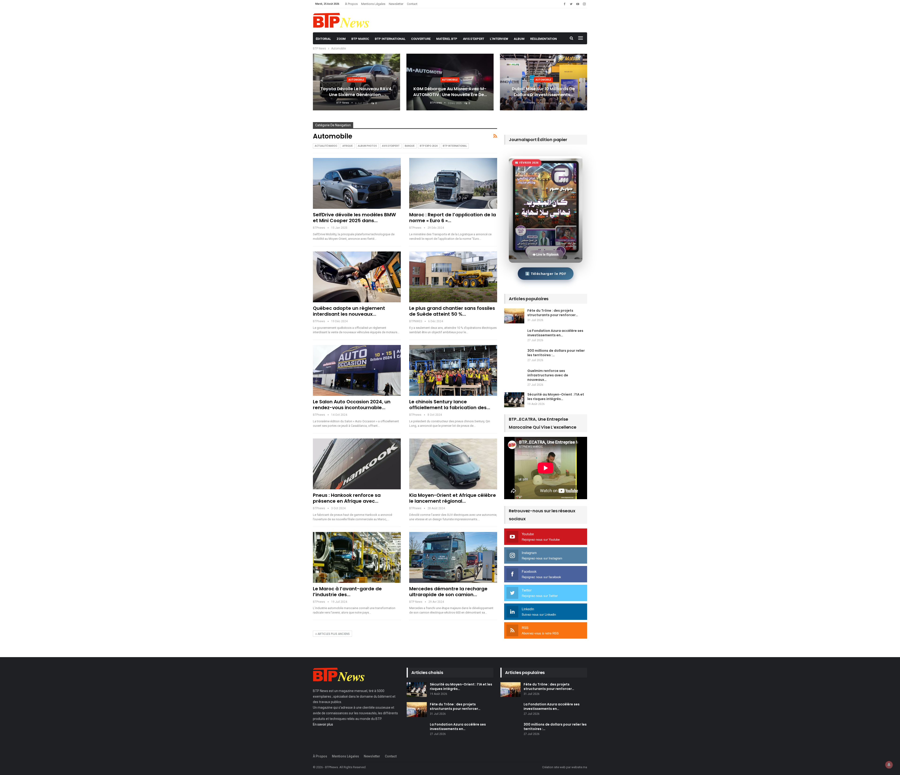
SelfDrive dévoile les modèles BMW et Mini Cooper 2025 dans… (354, 217)
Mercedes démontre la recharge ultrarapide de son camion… (448, 591)
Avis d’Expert (473, 39)
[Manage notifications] (889, 764)
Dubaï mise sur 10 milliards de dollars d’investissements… (543, 91)
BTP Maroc (360, 39)
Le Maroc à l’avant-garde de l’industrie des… (347, 591)
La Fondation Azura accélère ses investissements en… (555, 332)
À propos (351, 4)
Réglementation (543, 39)
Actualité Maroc (326, 146)
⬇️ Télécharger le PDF (545, 273)
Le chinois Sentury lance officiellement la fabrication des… (449, 404)
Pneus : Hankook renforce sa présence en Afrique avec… (347, 498)
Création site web (554, 767)
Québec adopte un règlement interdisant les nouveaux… (349, 311)
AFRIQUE (347, 146)
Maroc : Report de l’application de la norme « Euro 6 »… (452, 217)
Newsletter (396, 4)
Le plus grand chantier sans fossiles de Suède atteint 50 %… (452, 311)
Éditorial (323, 39)
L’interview (499, 39)
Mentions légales (373, 4)
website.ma (579, 767)
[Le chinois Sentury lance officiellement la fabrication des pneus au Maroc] (453, 370)
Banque (410, 146)
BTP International (390, 39)
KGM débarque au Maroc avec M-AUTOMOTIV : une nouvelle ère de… (450, 91)
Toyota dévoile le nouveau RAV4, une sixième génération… (356, 91)
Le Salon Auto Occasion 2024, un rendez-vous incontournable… (351, 404)
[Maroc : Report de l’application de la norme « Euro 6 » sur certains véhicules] (453, 183)
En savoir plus (323, 724)
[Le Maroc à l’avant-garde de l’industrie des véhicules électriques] (357, 557)
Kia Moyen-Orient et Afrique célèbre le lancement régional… (452, 498)
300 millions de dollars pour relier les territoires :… (556, 352)
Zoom (341, 39)
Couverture (421, 39)
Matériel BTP (446, 39)
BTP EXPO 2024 (429, 146)
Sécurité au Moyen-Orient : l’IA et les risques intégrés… (555, 396)
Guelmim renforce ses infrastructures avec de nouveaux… (547, 375)
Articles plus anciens (333, 634)
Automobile (356, 80)
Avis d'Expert (391, 146)
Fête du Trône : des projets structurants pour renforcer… (552, 312)
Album (519, 39)
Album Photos (367, 146)
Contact (412, 4)
